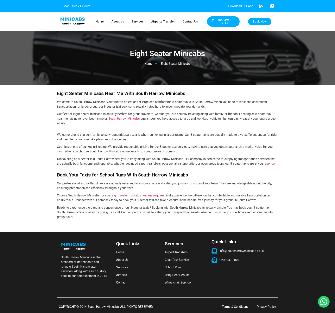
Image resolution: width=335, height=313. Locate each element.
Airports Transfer (163, 21)
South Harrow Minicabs (124, 118)
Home (100, 21)
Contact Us (190, 21)
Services (137, 21)
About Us (117, 21)
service (270, 163)
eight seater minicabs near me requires (138, 195)
